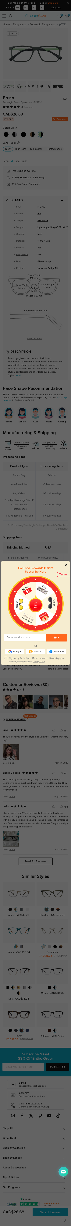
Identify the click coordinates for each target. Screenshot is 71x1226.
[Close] (66, 564)
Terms (63, 574)
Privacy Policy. (39, 662)
